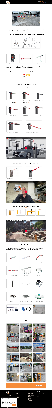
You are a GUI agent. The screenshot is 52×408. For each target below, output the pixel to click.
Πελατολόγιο (18, 396)
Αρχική (17, 393)
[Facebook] (44, 1)
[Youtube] (45, 1)
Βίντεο (17, 400)
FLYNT (18, 407)
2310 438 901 (29, 396)
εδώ (15, 102)
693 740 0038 (32, 395)
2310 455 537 (41, 1)
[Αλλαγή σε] (44, 3)
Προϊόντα (18, 397)
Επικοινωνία (18, 401)
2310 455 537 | (29, 395)
